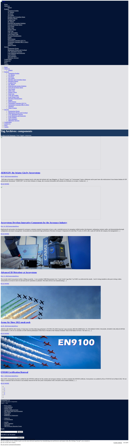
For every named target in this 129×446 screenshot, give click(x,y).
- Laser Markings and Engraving (17, 116)
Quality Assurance (8, 423)
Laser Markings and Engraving (16, 53)
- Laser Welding (12, 117)
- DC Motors (11, 84)
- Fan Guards (11, 89)
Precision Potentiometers (14, 36)
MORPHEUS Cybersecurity (11, 415)
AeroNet (6, 422)
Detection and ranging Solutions (17, 23)
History (10, 7)
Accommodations (8, 419)
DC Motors (11, 21)
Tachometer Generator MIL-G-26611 (18, 42)
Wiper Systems (12, 45)
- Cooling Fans (12, 83)
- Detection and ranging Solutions (17, 86)
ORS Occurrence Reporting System (13, 426)
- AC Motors (11, 75)
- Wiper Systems (12, 108)
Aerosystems (11, 176)
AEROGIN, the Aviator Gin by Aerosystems (20, 173)
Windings (10, 43)
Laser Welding (12, 54)
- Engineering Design (14, 111)
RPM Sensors (11, 39)
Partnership (7, 414)
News (16, 176)
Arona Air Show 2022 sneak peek (15, 322)
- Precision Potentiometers (15, 98)
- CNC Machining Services (15, 114)
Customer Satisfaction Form (11, 410)
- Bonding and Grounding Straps (17, 79)
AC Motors (11, 12)
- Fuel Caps (11, 94)
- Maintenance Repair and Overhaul (18, 112)
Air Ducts (10, 14)
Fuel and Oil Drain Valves (15, 25)
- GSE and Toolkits (13, 95)
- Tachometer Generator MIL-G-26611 (18, 105)
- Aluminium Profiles (13, 73)
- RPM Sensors (12, 101)
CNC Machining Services (15, 51)
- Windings (11, 106)
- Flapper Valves (12, 92)
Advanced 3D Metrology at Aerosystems (19, 272)
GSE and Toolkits (13, 32)
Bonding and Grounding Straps (16, 17)
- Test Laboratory (12, 119)
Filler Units (11, 28)
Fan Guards (11, 26)
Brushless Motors (12, 18)
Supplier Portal (8, 408)
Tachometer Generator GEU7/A (17, 40)
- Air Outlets (11, 78)
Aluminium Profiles (13, 10)
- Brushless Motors (13, 81)
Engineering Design (13, 48)
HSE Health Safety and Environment (13, 411)
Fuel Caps (10, 31)
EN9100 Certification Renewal (14, 372)
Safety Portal (7, 412)
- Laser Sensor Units (13, 97)
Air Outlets (11, 15)
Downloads (7, 425)
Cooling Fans (11, 20)
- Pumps (10, 100)
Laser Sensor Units (13, 34)
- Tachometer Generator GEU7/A (17, 103)
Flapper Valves (12, 29)
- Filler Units (11, 90)
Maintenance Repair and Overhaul (17, 50)
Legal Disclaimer (8, 407)
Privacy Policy (7, 405)
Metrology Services (13, 58)
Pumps (9, 37)
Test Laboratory (12, 56)
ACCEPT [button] (125, 442)
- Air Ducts (11, 76)
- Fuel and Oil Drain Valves (15, 87)
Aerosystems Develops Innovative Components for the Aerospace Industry (34, 222)
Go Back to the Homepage (8, 135)
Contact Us (7, 418)
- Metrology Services (13, 120)
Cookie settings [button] (118, 442)
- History (10, 70)
